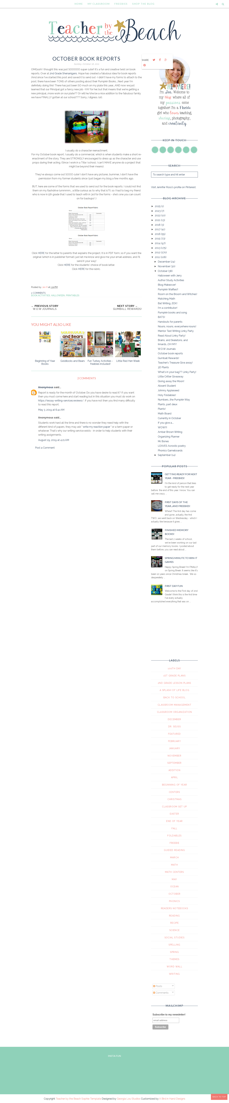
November (164, 266)
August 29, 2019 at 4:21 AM (53, 440)
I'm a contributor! (167, 307)
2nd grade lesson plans (174, 683)
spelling (174, 944)
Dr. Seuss (174, 726)
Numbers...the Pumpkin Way (174, 399)
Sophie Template (91, 1098)
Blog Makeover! (167, 284)
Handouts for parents (170, 321)
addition (174, 770)
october (175, 894)
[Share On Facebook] (159, 59)
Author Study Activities (171, 280)
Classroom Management (174, 705)
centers (174, 792)
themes (174, 959)
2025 (158, 206)
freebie (174, 843)
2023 (158, 210)
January (174, 748)
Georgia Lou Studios (128, 1098)
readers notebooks (174, 908)
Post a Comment (45, 447)
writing (174, 974)
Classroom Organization (174, 712)
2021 (158, 220)
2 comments (38, 293)
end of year (174, 821)
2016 (158, 234)
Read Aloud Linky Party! (171, 335)
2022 (158, 215)
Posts (158, 986)
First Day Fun (174, 585)
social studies (175, 937)
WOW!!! (162, 427)
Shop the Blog (143, 3)
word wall (174, 966)
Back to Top (219, 1097)
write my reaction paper (96, 426)
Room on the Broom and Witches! (177, 294)
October (163, 271)
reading (174, 915)
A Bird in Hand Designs (172, 1098)
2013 (158, 247)
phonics (174, 901)
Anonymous (45, 387)
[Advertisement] (86, 478)
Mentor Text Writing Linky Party (176, 330)
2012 (158, 252)
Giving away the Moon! (171, 381)
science (174, 930)
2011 (158, 257)
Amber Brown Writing (170, 431)
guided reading (174, 850)
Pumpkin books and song (172, 312)
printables (72, 295)
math (174, 865)
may (174, 879)
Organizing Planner (168, 436)
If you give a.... (166, 422)
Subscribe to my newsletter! (169, 1014)
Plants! (162, 408)
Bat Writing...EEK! (167, 303)
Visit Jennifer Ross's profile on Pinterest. (173, 187)
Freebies (121, 3)
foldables (174, 835)
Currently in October (169, 418)
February (174, 741)
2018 (158, 224)
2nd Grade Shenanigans (63, 73)
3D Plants (163, 367)
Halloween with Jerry (170, 275)
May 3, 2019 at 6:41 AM (51, 409)
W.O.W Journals (167, 348)
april (174, 777)
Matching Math (166, 298)
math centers (174, 872)
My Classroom (99, 3)
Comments (162, 992)
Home (78, 3)
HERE (41, 253)
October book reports (170, 353)
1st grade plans (174, 675)
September (164, 455)
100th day (174, 668)
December (164, 261)
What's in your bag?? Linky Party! (177, 372)
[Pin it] (144, 65)
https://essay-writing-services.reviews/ (61, 400)
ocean (174, 886)
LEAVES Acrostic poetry (172, 445)
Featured (174, 734)
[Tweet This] (153, 59)
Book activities (40, 295)
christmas (174, 799)
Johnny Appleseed (168, 390)
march (174, 857)
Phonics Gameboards (170, 450)
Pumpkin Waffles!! (168, 289)
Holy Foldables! (167, 395)
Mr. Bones (163, 441)
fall (174, 828)
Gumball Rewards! (168, 358)
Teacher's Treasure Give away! (175, 362)
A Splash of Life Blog (174, 690)
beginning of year (174, 785)
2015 (158, 238)
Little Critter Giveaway (170, 376)
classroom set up (174, 806)
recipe (174, 923)
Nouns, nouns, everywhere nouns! (177, 326)
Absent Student (167, 385)
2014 (158, 243)
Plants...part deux (167, 404)
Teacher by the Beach (68, 1098)
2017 (158, 229)
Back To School (174, 697)
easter (174, 814)
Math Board (164, 413)
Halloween (58, 295)
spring (174, 952)
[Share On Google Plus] (165, 59)
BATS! (161, 317)
